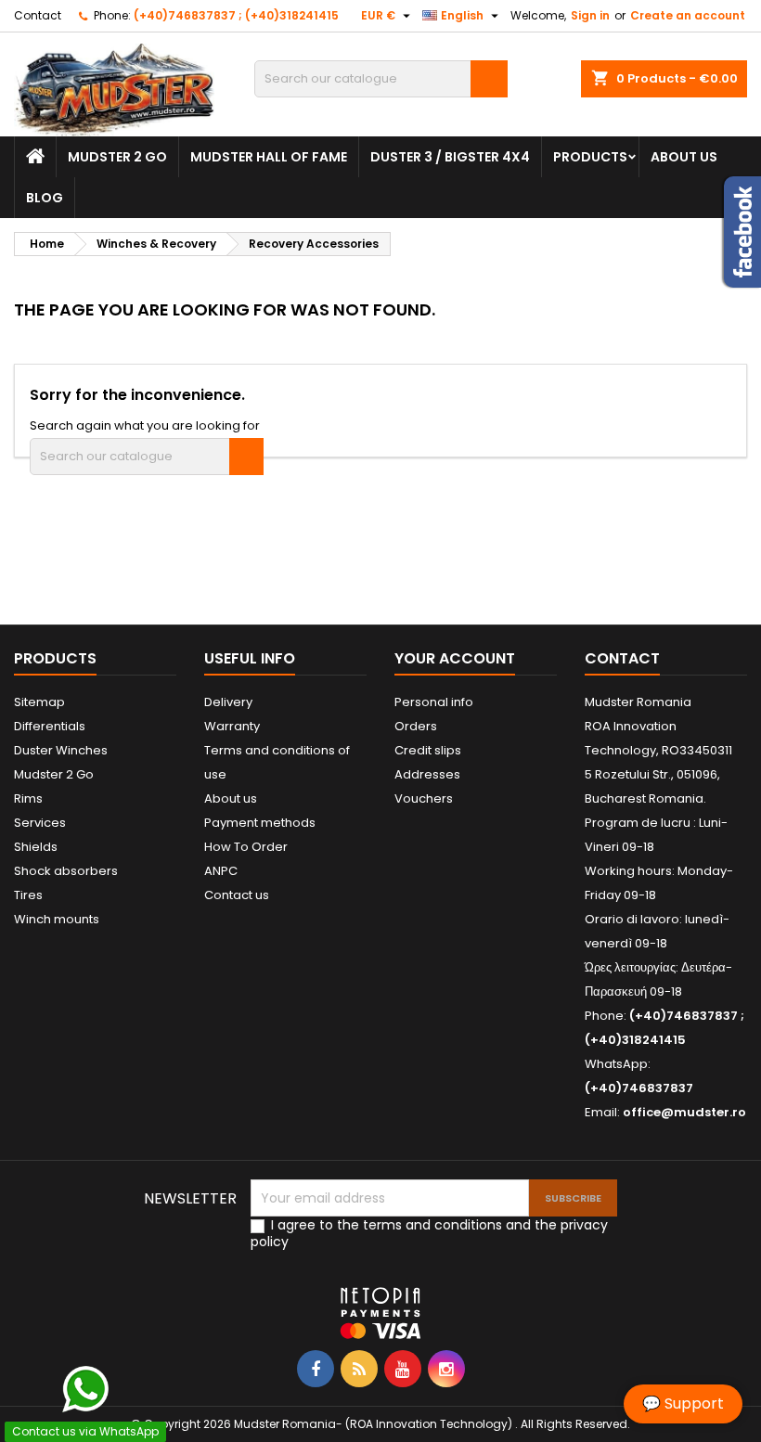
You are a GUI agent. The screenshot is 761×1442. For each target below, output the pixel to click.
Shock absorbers (66, 871)
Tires (28, 895)
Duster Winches (61, 750)
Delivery (228, 702)
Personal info (433, 702)
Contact (37, 15)
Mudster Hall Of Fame (268, 157)
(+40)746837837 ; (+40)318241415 (236, 15)
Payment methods (260, 822)
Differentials (49, 726)
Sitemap (39, 702)
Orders (415, 726)
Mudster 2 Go (117, 157)
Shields (36, 847)
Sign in (590, 15)
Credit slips (427, 750)
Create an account (687, 15)
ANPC (221, 871)
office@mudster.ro (684, 1112)
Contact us (236, 895)
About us (684, 157)
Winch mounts (56, 919)
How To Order (246, 847)
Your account (454, 658)
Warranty (232, 726)
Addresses (427, 774)
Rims (28, 798)
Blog (44, 197)
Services (40, 822)
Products (590, 157)
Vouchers (423, 798)
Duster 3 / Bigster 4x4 (450, 157)
